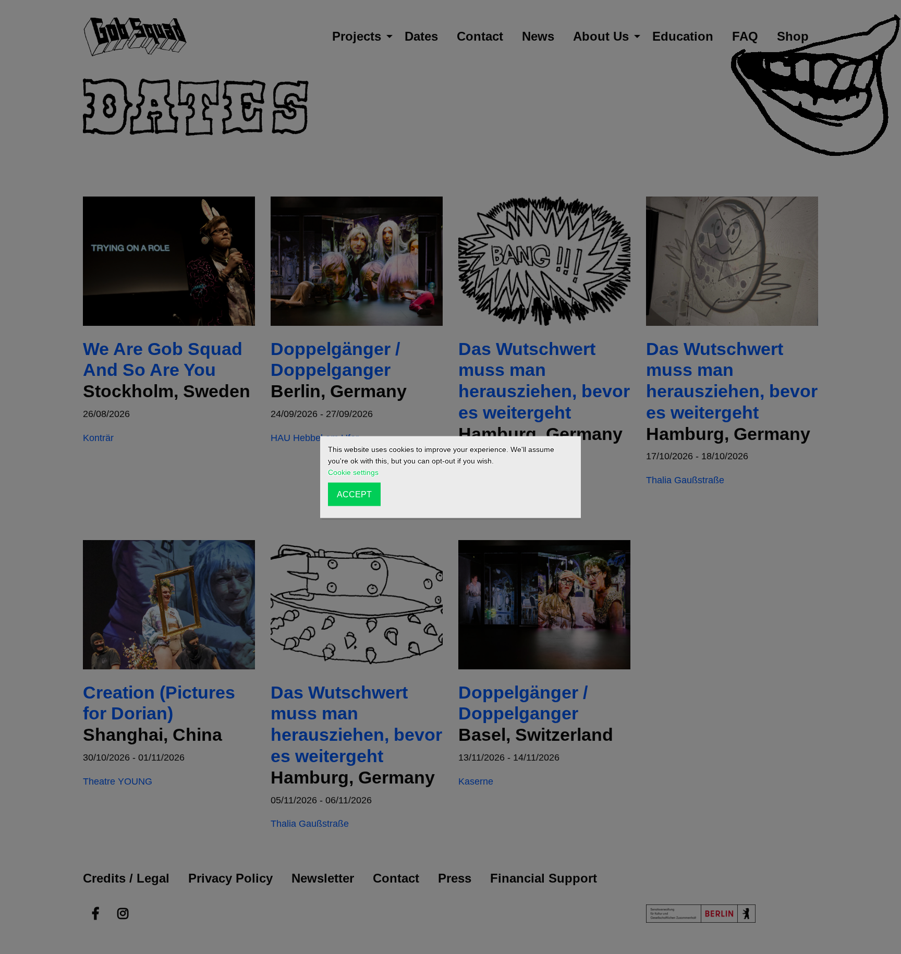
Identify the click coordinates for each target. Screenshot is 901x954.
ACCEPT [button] (354, 494)
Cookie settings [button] (353, 472)
